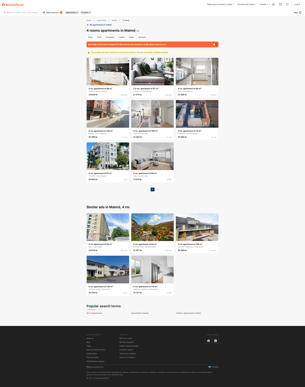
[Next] (158, 189)
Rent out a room (125, 338)
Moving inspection (126, 342)
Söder (131, 37)
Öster (90, 37)
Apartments (101, 20)
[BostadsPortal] (12, 4)
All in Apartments (94, 313)
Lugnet (121, 37)
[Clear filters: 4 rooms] (89, 12)
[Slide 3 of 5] (108, 83)
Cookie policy (91, 353)
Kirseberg (110, 37)
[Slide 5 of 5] (110, 83)
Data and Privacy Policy (95, 350)
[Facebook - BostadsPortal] (209, 341)
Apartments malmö (139, 313)
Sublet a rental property (128, 346)
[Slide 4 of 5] (109, 83)
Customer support (126, 350)
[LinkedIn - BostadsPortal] (216, 341)
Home (88, 20)
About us (89, 338)
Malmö (114, 20)
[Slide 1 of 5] (105, 83)
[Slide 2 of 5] (106, 83)
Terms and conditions (127, 353)
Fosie (99, 37)
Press (88, 346)
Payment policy (92, 357)
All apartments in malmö (101, 25)
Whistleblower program (95, 361)
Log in (297, 4)
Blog (88, 342)
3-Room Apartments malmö (188, 313)
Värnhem (142, 37)
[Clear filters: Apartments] (77, 12)
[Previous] (147, 189)
